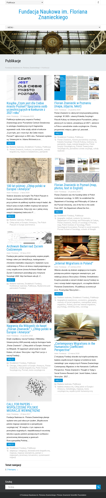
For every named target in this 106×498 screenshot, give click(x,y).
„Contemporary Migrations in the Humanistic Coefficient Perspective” (74, 347)
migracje (79, 389)
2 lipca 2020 (25, 193)
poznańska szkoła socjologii (81, 149)
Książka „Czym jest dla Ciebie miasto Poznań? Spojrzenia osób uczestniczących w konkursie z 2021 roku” (27, 108)
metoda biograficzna (80, 144)
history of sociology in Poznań (84, 223)
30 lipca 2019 (25, 253)
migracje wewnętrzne (26, 453)
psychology (61, 307)
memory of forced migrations (68, 302)
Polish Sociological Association (73, 226)
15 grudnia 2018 (26, 336)
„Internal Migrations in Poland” (73, 263)
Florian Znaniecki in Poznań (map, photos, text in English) (75, 186)
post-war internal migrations (84, 305)
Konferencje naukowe (18, 286)
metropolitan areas (88, 302)
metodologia (70, 389)
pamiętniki (44, 152)
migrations (61, 305)
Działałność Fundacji (33, 147)
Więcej (11, 143)
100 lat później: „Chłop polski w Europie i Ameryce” (26, 187)
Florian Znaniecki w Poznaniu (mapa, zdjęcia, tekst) (72, 104)
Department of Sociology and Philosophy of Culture (77, 220)
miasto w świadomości (29, 152)
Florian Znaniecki (16, 149)
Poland (69, 305)
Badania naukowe (17, 147)
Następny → (13, 469)
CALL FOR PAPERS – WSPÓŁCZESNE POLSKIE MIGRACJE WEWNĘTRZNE (23, 407)
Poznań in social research (88, 227)
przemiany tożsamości (28, 455)
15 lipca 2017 (25, 414)
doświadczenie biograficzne (39, 451)
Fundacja (14, 116)
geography (92, 300)
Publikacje (47, 147)
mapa (69, 144)
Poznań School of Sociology (68, 229)
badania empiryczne (65, 387)
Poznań (25, 370)
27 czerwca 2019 (74, 267)
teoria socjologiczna (37, 370)
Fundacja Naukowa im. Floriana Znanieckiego (53, 14)
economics (82, 300)
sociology (84, 307)
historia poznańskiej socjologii (84, 140)
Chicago (13, 366)
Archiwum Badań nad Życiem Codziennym (25, 247)
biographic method (64, 218)
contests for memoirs (81, 218)
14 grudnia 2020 (74, 110)
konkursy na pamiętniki (33, 149)
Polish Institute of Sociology (73, 225)
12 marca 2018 (73, 353)
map (59, 225)
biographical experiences (67, 300)
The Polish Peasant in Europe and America (28, 224)
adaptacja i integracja (18, 451)
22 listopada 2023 (27, 116)
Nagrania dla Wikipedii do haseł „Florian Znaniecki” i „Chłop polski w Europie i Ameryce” (29, 329)
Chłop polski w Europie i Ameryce (23, 223)
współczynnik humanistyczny (81, 391)
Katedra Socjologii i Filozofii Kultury (71, 142)
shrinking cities (73, 307)
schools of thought (88, 229)
